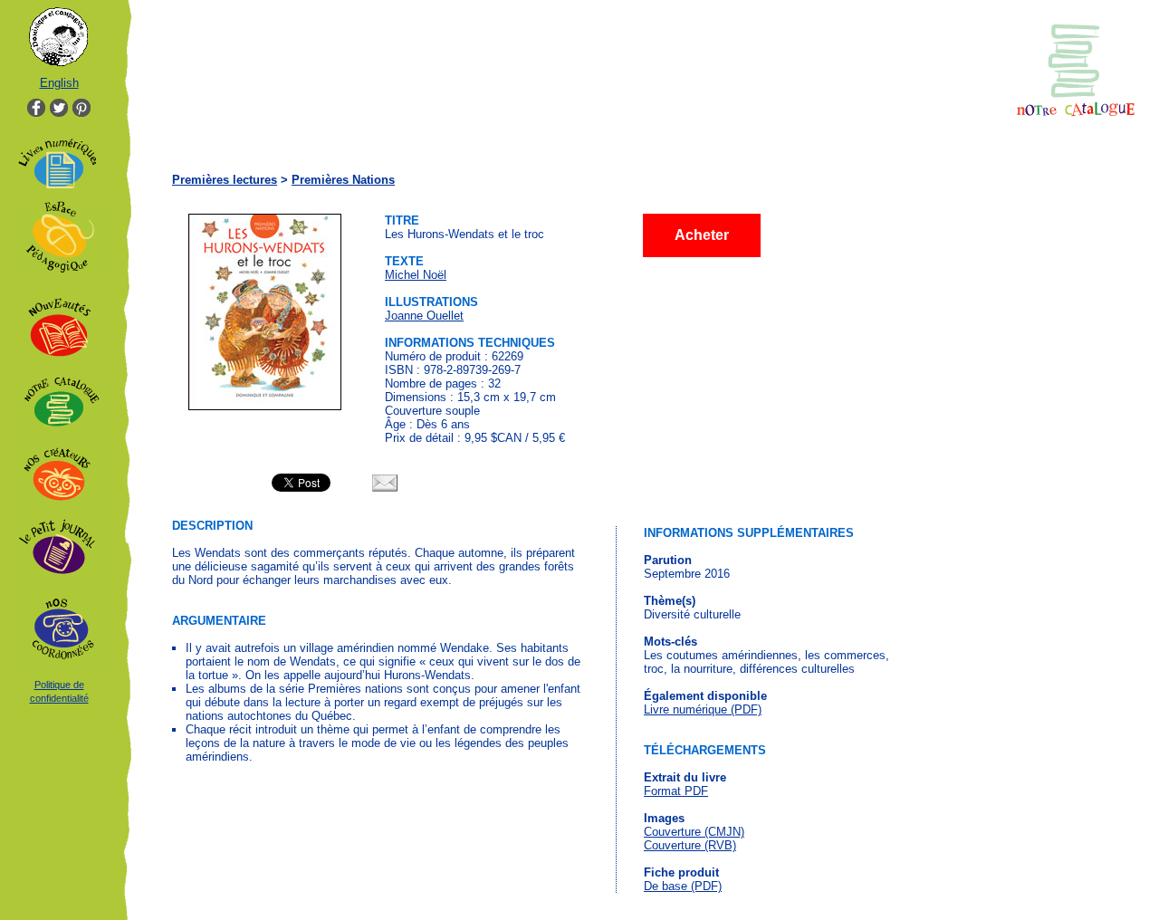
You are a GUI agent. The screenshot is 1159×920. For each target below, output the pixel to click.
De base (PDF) (683, 886)
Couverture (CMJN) (694, 832)
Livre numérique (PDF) (702, 709)
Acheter (702, 235)
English (59, 83)
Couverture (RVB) (690, 845)
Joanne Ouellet (424, 315)
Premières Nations (343, 180)
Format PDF (676, 791)
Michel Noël (415, 275)
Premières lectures (224, 180)
